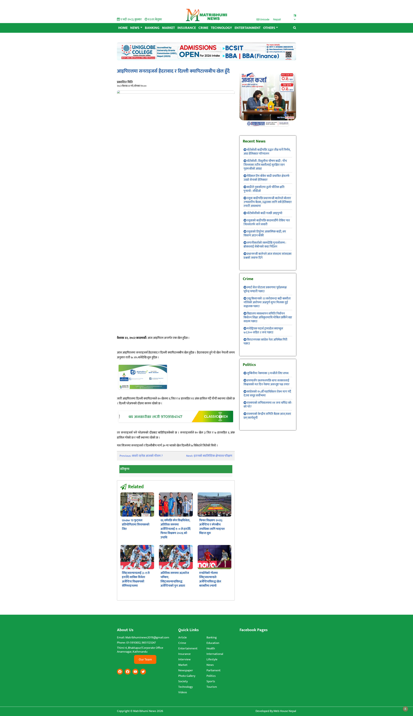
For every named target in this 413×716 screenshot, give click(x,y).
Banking (152, 28)
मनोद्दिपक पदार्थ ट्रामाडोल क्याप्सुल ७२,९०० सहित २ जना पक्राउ (263, 330)
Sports (210, 681)
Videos (182, 692)
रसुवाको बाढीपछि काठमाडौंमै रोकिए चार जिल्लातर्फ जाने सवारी (267, 222)
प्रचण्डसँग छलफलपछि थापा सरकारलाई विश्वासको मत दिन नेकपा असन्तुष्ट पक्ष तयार (266, 382)
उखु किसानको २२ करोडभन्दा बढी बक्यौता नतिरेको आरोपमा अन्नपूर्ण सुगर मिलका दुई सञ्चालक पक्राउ (267, 302)
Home (123, 28)
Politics (211, 675)
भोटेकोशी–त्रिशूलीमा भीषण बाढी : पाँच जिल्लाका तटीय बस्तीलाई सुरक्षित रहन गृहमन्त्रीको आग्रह (265, 164)
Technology (221, 28)
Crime (203, 28)
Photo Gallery (186, 675)
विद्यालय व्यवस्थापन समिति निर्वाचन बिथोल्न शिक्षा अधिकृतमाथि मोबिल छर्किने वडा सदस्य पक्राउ (268, 317)
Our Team (145, 659)
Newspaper (185, 670)
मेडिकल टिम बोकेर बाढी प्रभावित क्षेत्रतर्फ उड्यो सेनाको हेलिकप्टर (266, 177)
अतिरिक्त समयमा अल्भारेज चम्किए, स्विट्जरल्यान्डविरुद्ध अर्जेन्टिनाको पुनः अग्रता (175, 579)
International (214, 653)
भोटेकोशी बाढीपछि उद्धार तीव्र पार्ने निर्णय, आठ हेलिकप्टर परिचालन (267, 151)
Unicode (264, 19)
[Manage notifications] (405, 708)
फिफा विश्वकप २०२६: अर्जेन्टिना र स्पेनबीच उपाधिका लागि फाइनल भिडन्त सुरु (212, 527)
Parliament (213, 670)
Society (183, 681)
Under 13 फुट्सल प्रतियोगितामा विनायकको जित (135, 524)
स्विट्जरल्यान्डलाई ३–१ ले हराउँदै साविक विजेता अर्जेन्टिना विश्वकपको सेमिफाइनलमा (136, 579)
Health (210, 648)
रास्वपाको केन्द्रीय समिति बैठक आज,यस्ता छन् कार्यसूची (267, 415)
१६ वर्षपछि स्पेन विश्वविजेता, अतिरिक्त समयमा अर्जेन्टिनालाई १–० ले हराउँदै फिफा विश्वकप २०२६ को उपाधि (176, 529)
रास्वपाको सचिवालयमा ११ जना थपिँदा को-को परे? (268, 404)
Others (269, 28)
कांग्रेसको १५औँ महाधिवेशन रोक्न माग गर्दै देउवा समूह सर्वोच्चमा (267, 393)
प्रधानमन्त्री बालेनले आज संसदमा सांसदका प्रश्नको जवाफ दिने (268, 255)
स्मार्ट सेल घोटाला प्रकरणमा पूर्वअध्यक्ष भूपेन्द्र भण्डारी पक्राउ (265, 289)
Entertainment (248, 28)
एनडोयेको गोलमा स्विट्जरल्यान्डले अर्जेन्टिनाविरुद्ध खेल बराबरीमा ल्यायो (210, 579)
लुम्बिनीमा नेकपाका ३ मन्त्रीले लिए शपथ (267, 373)
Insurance (186, 28)
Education (212, 642)
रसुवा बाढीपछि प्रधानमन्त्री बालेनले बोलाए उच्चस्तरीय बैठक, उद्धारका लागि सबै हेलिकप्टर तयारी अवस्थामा (268, 202)
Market (168, 28)
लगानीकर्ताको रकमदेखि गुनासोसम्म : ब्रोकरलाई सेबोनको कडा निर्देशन (265, 244)
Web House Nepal (285, 711)
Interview (184, 659)
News (134, 28)
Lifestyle (211, 659)
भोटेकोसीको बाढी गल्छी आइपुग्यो (264, 213)
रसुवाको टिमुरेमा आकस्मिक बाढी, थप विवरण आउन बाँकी (265, 233)
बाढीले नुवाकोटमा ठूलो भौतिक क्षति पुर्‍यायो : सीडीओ (264, 189)
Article (182, 637)
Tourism (211, 686)
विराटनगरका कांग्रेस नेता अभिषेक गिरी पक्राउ (265, 341)
